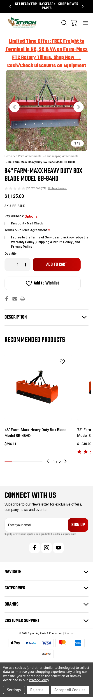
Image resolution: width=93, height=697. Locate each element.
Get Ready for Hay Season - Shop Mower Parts (46, 6)
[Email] (14, 298)
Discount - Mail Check (27, 223)
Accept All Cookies (69, 689)
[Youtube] (58, 548)
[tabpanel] (38, 402)
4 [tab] (31, 461)
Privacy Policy (39, 680)
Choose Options (38, 415)
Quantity (10, 253)
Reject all (37, 689)
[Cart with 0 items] (73, 23)
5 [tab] (38, 461)
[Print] (22, 298)
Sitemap (69, 633)
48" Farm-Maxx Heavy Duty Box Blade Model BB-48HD (35, 433)
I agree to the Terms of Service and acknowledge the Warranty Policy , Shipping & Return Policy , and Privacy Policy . (49, 242)
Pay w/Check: (21, 216)
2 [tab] (16, 461)
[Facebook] (7, 298)
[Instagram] (46, 548)
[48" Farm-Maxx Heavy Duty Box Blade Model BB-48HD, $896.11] (38, 387)
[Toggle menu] (85, 23)
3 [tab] (23, 461)
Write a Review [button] (57, 188)
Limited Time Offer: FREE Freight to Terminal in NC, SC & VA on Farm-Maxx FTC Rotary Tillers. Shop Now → (46, 49)
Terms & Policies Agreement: (27, 230)
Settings (14, 689)
